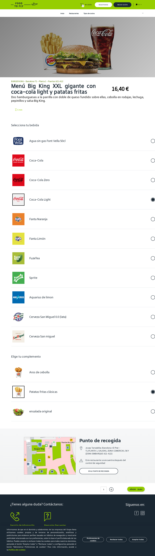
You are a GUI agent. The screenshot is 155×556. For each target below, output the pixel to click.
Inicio (62, 13)
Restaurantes (74, 13)
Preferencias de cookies (93, 539)
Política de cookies (17, 550)
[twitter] (136, 513)
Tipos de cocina (89, 13)
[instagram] (142, 513)
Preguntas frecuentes (55, 525)
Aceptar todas (138, 539)
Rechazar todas (116, 539)
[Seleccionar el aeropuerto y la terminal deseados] (141, 13)
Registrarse (103, 5)
